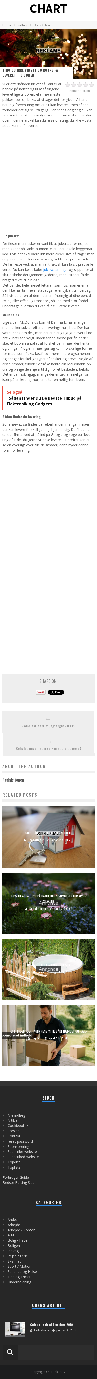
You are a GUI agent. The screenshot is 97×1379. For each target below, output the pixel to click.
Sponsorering (18, 1146)
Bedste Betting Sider (19, 1182)
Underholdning (19, 1282)
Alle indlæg (16, 1115)
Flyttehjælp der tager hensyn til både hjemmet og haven (48, 1030)
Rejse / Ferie (18, 1256)
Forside (14, 1130)
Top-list (14, 1162)
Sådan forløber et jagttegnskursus (48, 725)
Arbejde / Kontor (21, 1230)
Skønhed (15, 1261)
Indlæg (13, 1250)
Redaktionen (36, 840)
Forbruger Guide (16, 1177)
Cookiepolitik (18, 1125)
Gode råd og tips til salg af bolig (48, 832)
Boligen (14, 1245)
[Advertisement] (48, 180)
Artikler (13, 1120)
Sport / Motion (19, 1266)
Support (37, 1038)
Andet (12, 1219)
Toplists (14, 1167)
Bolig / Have (17, 1240)
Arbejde (14, 1224)
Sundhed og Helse (22, 1271)
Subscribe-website (22, 1151)
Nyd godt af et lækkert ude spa (48, 964)
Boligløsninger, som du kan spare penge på (49, 748)
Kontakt (14, 1136)
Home (6, 25)
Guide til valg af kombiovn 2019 (51, 1324)
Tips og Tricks (19, 1276)
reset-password (20, 1141)
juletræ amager (55, 269)
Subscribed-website (23, 1156)
